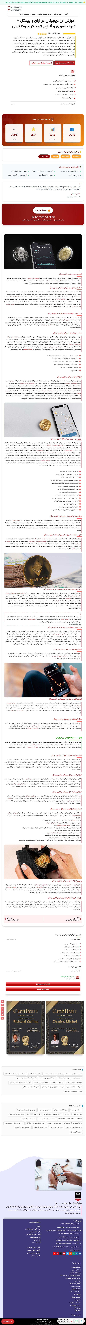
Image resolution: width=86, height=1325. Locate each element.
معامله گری (40, 450)
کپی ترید (56, 601)
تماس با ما (77, 1300)
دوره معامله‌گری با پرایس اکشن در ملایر (53, 1087)
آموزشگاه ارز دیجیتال (71, 383)
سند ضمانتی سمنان (76, 1110)
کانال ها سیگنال (45, 460)
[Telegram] (81, 1321)
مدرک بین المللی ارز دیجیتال (42, 539)
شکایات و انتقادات (74, 1303)
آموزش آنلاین (76, 1270)
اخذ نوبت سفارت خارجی (28, 1119)
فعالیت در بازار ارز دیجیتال (26, 383)
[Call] (71, 1321)
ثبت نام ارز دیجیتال (32, 728)
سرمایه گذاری (64, 619)
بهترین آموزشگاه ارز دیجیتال (73, 885)
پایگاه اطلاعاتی (76, 1289)
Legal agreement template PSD (14, 1123)
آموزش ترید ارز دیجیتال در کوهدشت (15, 1074)
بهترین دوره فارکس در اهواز (74, 1074)
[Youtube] (64, 1253)
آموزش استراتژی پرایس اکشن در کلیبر (20, 1082)
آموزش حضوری (76, 1267)
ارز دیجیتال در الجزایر (57, 1082)
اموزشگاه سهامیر (76, 815)
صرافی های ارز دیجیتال (74, 344)
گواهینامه (26, 14)
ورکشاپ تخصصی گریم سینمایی (73, 1123)
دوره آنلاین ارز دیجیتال (16, 710)
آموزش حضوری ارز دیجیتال (59, 656)
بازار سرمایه (39, 887)
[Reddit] (70, 1253)
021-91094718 (63, 1320)
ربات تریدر (37, 1240)
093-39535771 (63, 1322)
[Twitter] (67, 1253)
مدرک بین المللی (76, 549)
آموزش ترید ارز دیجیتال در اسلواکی (53, 1074)
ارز (28, 904)
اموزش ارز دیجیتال (13, 813)
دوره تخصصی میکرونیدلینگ (16, 1114)
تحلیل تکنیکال (71, 820)
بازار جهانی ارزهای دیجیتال (54, 281)
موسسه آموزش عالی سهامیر (66, 320)
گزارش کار (77, 1308)
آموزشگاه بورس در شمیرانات (47, 1078)
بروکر (19, 14)
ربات (33, 14)
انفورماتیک (32, 619)
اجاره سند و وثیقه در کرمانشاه (46, 1119)
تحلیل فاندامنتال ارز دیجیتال (54, 823)
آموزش (66, 14)
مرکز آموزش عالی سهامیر (41, 885)
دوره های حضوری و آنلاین (32, 1229)
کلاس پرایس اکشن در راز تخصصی (26, 1078)
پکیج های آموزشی (35, 1231)
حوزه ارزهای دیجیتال (54, 347)
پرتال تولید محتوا (75, 1292)
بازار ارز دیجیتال (15, 520)
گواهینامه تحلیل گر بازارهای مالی (37, 541)
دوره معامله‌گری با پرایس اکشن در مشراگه (70, 1078)
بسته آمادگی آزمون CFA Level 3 (35, 1123)
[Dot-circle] (54, 1253)
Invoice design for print (34, 1114)
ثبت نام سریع (7, 1321)
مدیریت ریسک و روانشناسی (47, 391)
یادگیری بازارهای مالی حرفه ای (73, 1114)
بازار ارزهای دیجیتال (51, 453)
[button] (80, 271)
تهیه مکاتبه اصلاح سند (56, 1127)
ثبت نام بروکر (36, 1242)
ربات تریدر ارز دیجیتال (45, 1110)
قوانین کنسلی (35, 1256)
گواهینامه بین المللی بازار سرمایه (70, 1275)
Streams (77, 1311)
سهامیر (12, 381)
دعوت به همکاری (75, 1305)
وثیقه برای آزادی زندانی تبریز (74, 1127)
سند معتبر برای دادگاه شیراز (22, 1127)
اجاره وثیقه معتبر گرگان (60, 1110)
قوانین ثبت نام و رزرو (33, 1247)
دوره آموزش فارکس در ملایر (74, 1082)
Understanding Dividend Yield (53, 1114)
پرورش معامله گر (69, 450)
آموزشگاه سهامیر (27, 349)
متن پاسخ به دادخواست (54, 1123)
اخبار (59, 838)
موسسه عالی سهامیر (33, 278)
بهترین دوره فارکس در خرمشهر (73, 1091)
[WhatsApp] (76, 1321)
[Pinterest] (57, 1253)
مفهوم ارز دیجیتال (14, 297)
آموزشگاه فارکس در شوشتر (30, 1087)
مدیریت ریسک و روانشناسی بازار (56, 833)
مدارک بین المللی (36, 726)
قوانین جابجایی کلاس (33, 1253)
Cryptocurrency (61, 299)
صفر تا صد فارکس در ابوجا (74, 1087)
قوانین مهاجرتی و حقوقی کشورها (26, 1110)
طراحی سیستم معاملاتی (44, 14)
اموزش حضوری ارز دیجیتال (17, 593)
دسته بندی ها (76, 1315)
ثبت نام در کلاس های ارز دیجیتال (62, 634)
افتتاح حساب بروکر (74, 1284)
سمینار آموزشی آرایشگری (40, 1127)
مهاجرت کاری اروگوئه (76, 1132)
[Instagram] (60, 1253)
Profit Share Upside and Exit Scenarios (70, 1119)
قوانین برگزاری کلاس (33, 1250)
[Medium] (73, 1253)
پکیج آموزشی (57, 14)
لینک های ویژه (76, 1297)
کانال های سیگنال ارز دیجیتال (55, 445)
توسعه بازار (77, 1294)
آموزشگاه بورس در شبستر (41, 1082)
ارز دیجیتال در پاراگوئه (34, 1074)
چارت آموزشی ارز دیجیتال (49, 325)
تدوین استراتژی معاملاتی (63, 825)
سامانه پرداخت (75, 1286)
